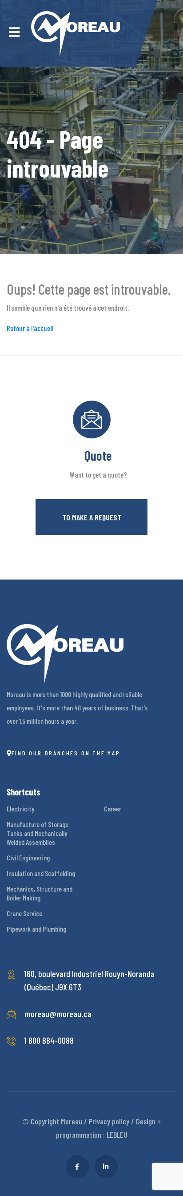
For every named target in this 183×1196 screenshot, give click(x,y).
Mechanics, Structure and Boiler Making (39, 893)
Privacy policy (110, 1121)
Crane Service (24, 913)
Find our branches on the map (66, 753)
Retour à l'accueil (30, 328)
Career (112, 808)
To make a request (91, 517)
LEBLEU (117, 1134)
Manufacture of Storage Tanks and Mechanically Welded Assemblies (37, 833)
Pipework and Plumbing (36, 928)
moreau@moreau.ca (58, 1013)
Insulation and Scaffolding (41, 873)
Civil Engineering (28, 857)
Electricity (20, 808)
